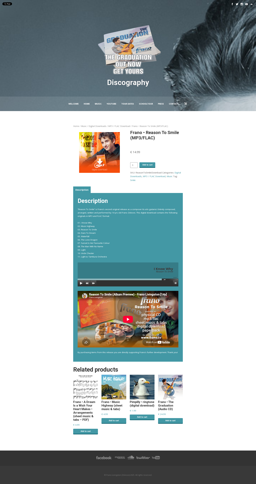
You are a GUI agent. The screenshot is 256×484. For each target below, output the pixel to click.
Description (81, 189)
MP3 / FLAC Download (119, 126)
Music (98, 104)
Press (161, 104)
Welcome (73, 104)
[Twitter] (237, 4)
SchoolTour (146, 104)
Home (87, 104)
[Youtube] (246, 4)
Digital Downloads (97, 126)
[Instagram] (242, 4)
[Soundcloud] (251, 4)
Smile (133, 180)
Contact (174, 104)
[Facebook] (232, 4)
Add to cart (147, 165)
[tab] (82, 189)
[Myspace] (120, 459)
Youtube (111, 104)
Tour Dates (127, 104)
